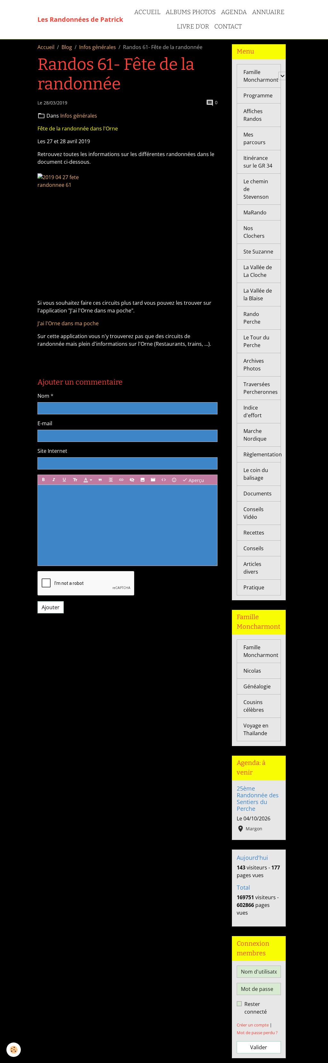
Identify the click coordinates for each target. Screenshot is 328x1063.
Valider (258, 1047)
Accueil (147, 12)
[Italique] (53, 480)
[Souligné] (64, 480)
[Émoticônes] (174, 480)
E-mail (44, 423)
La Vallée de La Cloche (257, 271)
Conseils (253, 548)
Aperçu (195, 480)
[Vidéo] (153, 480)
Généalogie (257, 686)
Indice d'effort (252, 411)
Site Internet (52, 450)
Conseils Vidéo (253, 513)
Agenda (234, 12)
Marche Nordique (254, 435)
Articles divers (252, 568)
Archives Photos (253, 364)
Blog (67, 47)
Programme (258, 95)
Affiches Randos (253, 115)
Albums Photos (191, 12)
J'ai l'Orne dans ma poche (68, 323)
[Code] (163, 480)
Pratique (253, 587)
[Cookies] (13, 1049)
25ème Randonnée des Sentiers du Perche (258, 798)
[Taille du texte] (75, 480)
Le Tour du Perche (256, 341)
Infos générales (97, 47)
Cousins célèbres (253, 706)
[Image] (142, 480)
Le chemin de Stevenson (256, 189)
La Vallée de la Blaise (257, 294)
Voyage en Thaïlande (255, 729)
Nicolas (252, 670)
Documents (257, 493)
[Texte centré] (110, 480)
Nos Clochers (254, 232)
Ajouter (51, 607)
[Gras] (43, 480)
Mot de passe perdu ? (257, 1032)
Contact (228, 26)
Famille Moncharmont (260, 76)
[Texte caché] (132, 480)
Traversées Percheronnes (260, 388)
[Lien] (121, 480)
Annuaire (268, 12)
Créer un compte (253, 1025)
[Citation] (100, 480)
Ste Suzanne (258, 251)
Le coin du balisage (255, 474)
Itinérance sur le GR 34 (257, 161)
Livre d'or (193, 26)
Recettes (253, 532)
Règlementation (262, 454)
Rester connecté (255, 1008)
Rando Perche (251, 318)
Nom (43, 395)
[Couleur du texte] (87, 480)
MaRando (254, 212)
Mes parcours (254, 138)
